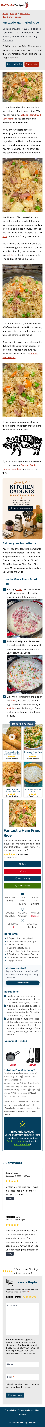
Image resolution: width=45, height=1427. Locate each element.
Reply (9, 1198)
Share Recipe (24, 886)
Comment (13, 1305)
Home (5, 13)
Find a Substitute (23, 983)
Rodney (29, 32)
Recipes (13, 13)
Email (10, 1377)
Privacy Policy (10, 1410)
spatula (10, 708)
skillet (11, 255)
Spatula (32, 1065)
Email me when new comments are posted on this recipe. (22, 1385)
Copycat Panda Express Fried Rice (12, 753)
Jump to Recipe (14, 64)
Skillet (13, 1065)
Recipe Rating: (13, 1297)
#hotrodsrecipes (22, 1144)
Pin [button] (24, 871)
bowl (5, 236)
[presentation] (12, 737)
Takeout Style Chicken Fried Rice (12, 790)
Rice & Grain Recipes (12, 17)
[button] (5, 854)
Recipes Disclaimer (25, 1410)
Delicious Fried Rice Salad (33, 753)
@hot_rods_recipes (16, 1141)
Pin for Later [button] (32, 64)
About (37, 1410)
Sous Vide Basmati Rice (33, 790)
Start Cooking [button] (23, 878)
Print (24, 864)
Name (11, 1364)
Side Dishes (25, 13)
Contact (22, 1414)
